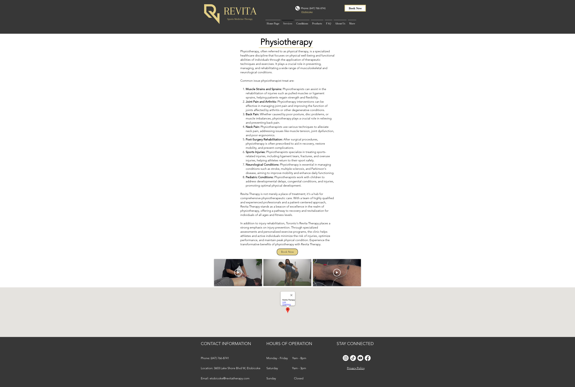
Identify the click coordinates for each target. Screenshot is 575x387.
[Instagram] (346, 358)
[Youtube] (360, 358)
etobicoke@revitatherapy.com (229, 378)
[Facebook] (368, 358)
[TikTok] (353, 358)
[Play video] (238, 272)
